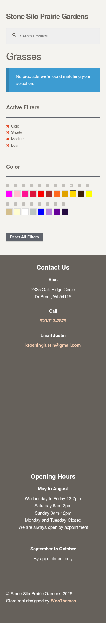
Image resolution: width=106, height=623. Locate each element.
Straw (12, 211)
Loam (16, 145)
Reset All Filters (24, 236)
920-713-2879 (53, 320)
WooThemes (63, 600)
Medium (18, 138)
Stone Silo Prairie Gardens (47, 16)
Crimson (36, 193)
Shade (16, 132)
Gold (15, 126)
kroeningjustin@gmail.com (53, 345)
